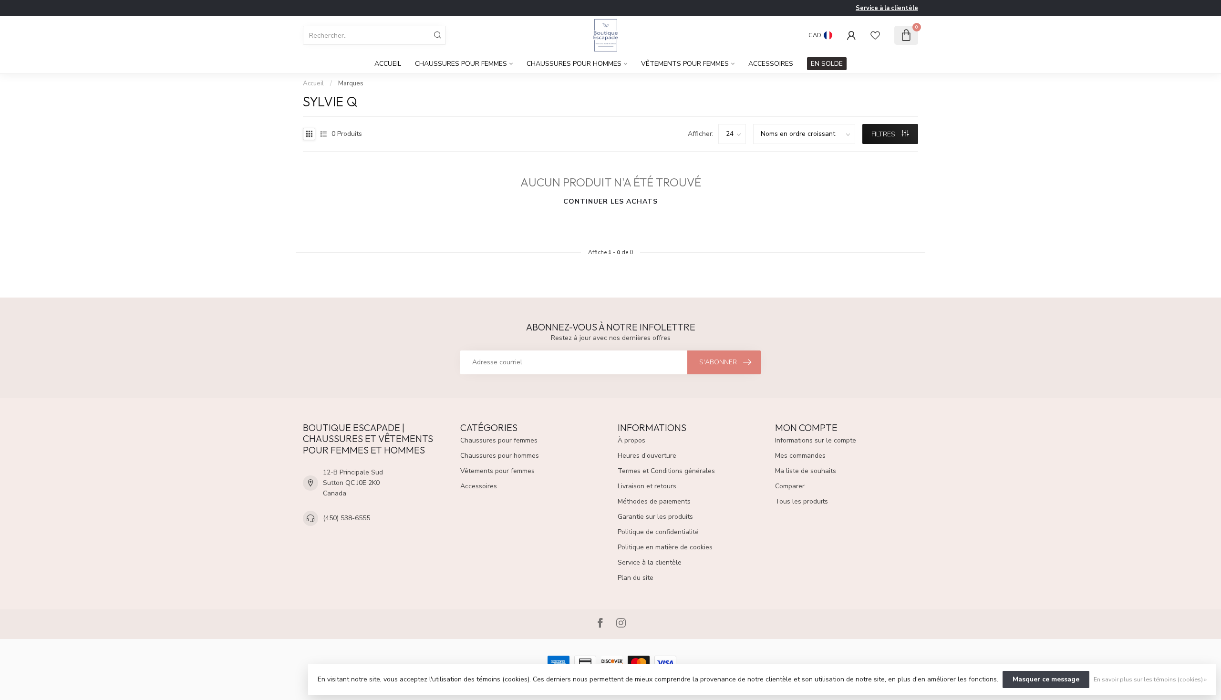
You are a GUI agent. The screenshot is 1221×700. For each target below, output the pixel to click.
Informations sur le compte (815, 440)
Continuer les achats (610, 201)
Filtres (884, 134)
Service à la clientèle (887, 8)
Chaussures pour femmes (461, 63)
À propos (631, 440)
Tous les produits (801, 501)
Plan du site (635, 577)
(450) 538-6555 (346, 518)
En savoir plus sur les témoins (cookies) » (1150, 679)
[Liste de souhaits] (875, 35)
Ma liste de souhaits (805, 470)
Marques (350, 83)
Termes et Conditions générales (666, 470)
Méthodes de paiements (654, 501)
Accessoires (770, 63)
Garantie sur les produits (655, 516)
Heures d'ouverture (647, 455)
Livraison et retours (647, 486)
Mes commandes (800, 455)
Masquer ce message (1046, 679)
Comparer (790, 486)
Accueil (387, 63)
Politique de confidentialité (658, 531)
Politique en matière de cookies (665, 547)
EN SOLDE (827, 63)
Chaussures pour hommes (574, 63)
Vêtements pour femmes (685, 63)
